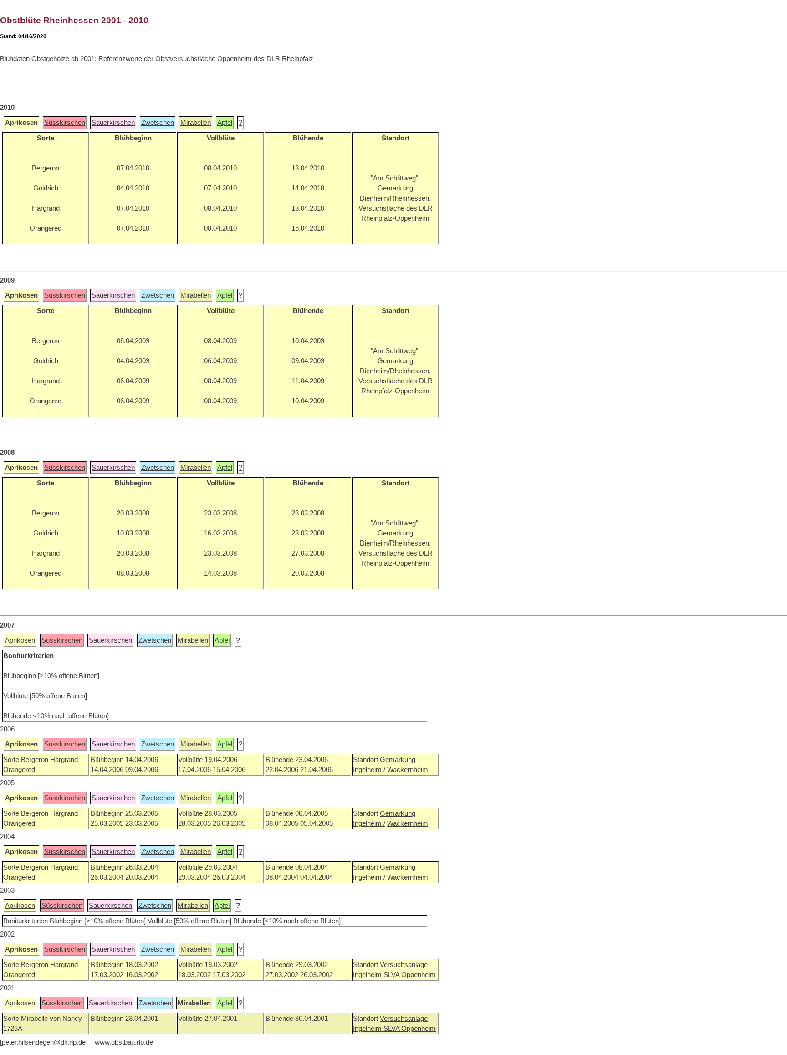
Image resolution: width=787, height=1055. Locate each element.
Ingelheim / (369, 823)
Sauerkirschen (113, 122)
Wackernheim (407, 823)
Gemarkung (397, 813)
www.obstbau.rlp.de (124, 1042)
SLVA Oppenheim (409, 974)
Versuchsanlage (404, 964)
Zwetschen (157, 122)
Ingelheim (368, 974)
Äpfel (224, 122)
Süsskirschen (64, 122)
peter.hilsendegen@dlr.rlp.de (44, 1042)
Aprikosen (20, 640)
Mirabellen (195, 122)
